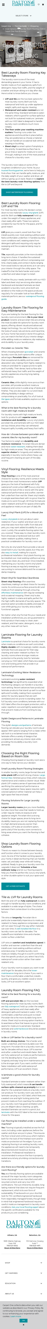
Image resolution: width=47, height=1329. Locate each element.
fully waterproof (12, 1006)
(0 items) (43, 4)
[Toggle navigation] (3, 4)
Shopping (34, 26)
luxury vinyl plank (30, 213)
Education (10, 1283)
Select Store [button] (22, 16)
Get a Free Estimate (15, 886)
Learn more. (15, 1316)
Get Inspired (11, 1273)
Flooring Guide (21, 26)
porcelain (29, 352)
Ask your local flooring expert (25, 1207)
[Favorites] (39, 4)
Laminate (5, 641)
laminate (5, 1112)
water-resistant (18, 447)
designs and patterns (21, 725)
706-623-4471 (34, 1246)
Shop (7, 1263)
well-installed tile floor (26, 929)
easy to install (11, 552)
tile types (5, 399)
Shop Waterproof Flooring (19, 192)
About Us (9, 1294)
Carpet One (6, 26)
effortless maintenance (12, 593)
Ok (23, 1320)
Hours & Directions (12, 1248)
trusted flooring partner (12, 170)
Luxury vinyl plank (9, 519)
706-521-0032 (12, 1246)
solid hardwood (21, 1029)
